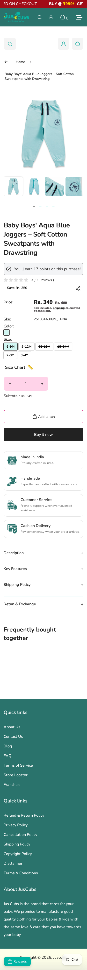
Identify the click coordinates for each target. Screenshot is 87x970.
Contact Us (13, 736)
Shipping (59, 308)
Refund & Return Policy (24, 815)
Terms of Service (18, 765)
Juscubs (59, 957)
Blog (8, 746)
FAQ (7, 755)
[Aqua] (6, 332)
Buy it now (43, 434)
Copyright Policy (18, 854)
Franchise (12, 784)
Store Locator (16, 775)
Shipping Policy (17, 844)
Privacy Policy (16, 825)
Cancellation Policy (20, 834)
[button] (13, 186)
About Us (12, 727)
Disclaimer (13, 863)
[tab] (34, 206)
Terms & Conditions (21, 873)
